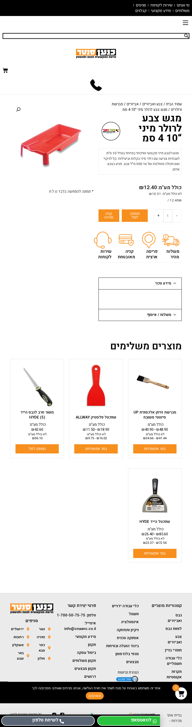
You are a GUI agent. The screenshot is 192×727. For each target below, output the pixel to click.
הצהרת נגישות (128, 672)
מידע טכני (163, 283)
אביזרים (132, 104)
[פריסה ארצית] (149, 240)
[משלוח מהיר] (170, 240)
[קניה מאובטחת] (126, 240)
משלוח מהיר (172, 254)
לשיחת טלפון (45, 720)
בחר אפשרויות (155, 448)
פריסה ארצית (152, 254)
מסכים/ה (94, 696)
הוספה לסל (135, 215)
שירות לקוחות (105, 254)
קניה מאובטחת (126, 254)
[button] (185, 23)
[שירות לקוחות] (103, 240)
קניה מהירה (108, 215)
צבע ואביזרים (152, 104)
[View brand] (110, 131)
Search (186, 36)
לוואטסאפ (141, 720)
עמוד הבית (174, 104)
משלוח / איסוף (159, 314)
